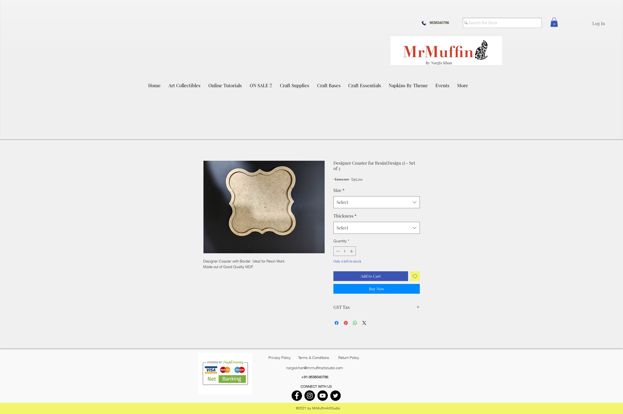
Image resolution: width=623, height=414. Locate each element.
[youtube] (322, 395)
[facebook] (297, 395)
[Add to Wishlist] (415, 276)
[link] (554, 22)
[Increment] (352, 251)
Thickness (345, 216)
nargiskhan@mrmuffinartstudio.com (314, 368)
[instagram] (309, 395)
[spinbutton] (345, 251)
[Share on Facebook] (336, 323)
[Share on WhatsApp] (355, 323)
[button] (185, 85)
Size (339, 190)
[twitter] (335, 395)
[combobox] (376, 202)
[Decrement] (337, 251)
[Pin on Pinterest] (346, 323)
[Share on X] (364, 323)
